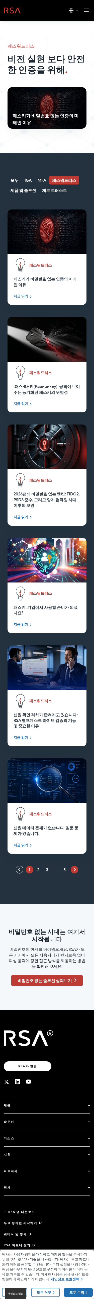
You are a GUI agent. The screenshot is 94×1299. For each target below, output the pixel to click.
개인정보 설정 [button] (15, 1293)
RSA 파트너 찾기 (17, 1245)
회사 (7, 1187)
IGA (28, 180)
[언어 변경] (71, 10)
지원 (7, 1154)
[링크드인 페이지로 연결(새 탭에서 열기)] (17, 1081)
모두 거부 (44, 1292)
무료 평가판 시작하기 (20, 1223)
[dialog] (47, 1274)
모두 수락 (76, 1292)
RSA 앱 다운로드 (21, 1211)
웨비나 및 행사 (15, 1234)
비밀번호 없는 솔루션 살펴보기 (45, 980)
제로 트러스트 (54, 190)
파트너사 (11, 1171)
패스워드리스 (64, 180)
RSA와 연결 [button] (27, 1066)
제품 (7, 1105)
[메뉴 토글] (86, 10)
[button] (77, 11)
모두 (15, 180)
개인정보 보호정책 (65, 1279)
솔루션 (9, 1121)
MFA (42, 180)
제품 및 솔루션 (23, 190)
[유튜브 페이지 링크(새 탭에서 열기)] (28, 1081)
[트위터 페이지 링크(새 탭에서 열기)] (6, 1081)
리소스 (9, 1138)
